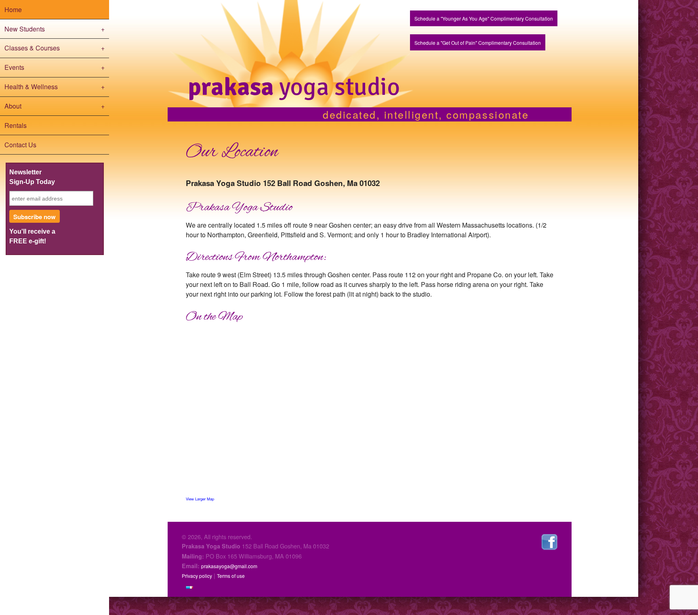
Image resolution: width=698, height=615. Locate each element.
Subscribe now (34, 216)
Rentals (15, 125)
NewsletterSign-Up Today (32, 177)
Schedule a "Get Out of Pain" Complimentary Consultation (477, 42)
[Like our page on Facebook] (549, 541)
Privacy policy (197, 575)
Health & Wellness (54, 86)
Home (13, 9)
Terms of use (231, 575)
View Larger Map (200, 499)
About (54, 106)
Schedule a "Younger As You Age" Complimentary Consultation (483, 18)
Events (54, 67)
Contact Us (20, 144)
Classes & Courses (54, 47)
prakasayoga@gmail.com (229, 566)
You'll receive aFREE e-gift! (32, 236)
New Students (54, 28)
